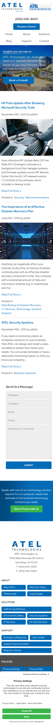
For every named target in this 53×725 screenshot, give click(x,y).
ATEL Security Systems (17, 322)
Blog (9, 41)
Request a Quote (26, 26)
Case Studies (36, 593)
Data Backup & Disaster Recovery (20, 305)
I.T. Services (8, 309)
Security (19, 197)
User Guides (38, 637)
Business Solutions (25, 373)
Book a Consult (18, 80)
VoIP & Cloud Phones (14, 609)
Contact (44, 41)
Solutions (44, 34)
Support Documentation (16, 643)
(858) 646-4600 (26, 19)
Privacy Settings (11, 669)
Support (27, 41)
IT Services (9, 622)
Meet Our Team (37, 587)
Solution (36, 309)
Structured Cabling (13, 615)
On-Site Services (38, 622)
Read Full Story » (11, 190)
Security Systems (38, 615)
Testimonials (10, 593)
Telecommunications (37, 197)
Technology (23, 309)
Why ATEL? (9, 587)
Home (9, 34)
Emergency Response (15, 637)
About (26, 34)
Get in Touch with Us (26, 509)
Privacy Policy (36, 669)
